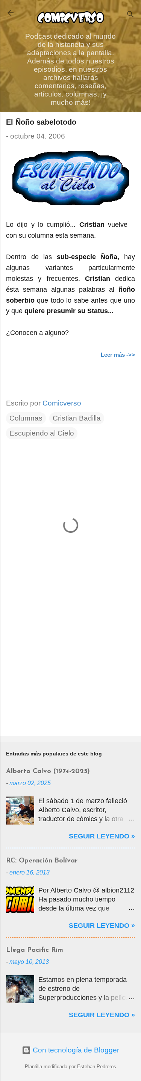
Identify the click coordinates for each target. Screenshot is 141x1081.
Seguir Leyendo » (102, 836)
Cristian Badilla (77, 418)
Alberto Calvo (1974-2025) (48, 771)
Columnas (25, 418)
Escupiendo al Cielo (41, 433)
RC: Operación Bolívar (41, 861)
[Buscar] (130, 15)
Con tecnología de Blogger (75, 1050)
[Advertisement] (70, 671)
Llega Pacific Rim (34, 950)
